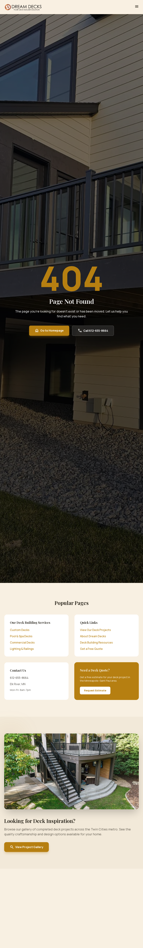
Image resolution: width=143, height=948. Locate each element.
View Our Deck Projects (95, 630)
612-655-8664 (19, 678)
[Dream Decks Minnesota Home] (23, 7)
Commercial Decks (22, 642)
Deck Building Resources (96, 642)
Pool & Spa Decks (21, 636)
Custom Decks (19, 630)
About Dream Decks (93, 636)
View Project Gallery (26, 847)
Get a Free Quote (91, 649)
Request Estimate (95, 690)
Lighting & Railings (22, 649)
